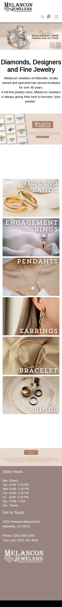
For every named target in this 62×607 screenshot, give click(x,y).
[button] (58, 44)
